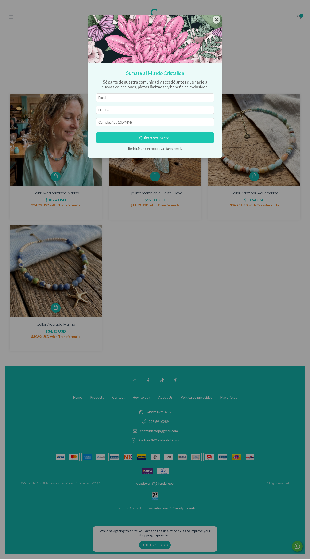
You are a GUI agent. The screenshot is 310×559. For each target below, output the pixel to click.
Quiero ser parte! (155, 137)
